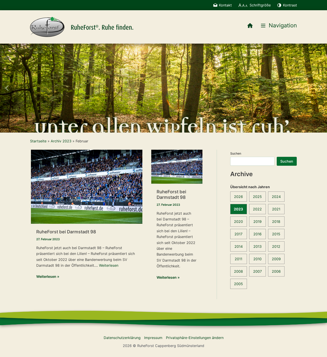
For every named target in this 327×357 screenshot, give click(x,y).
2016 (257, 234)
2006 (276, 271)
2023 (238, 209)
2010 (257, 259)
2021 (276, 209)
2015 (276, 234)
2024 (276, 196)
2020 (238, 221)
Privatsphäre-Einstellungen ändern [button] (195, 337)
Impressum (153, 337)
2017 (238, 234)
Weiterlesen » (47, 276)
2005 (238, 284)
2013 (257, 246)
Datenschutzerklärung (122, 337)
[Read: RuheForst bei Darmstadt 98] (86, 186)
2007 (257, 271)
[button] (6, 88)
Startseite (38, 141)
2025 (257, 196)
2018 (276, 221)
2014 (238, 246)
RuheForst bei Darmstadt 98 (66, 231)
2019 (257, 221)
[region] (163, 88)
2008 (238, 271)
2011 (238, 259)
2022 (257, 209)
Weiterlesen (108, 265)
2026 (238, 196)
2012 (276, 246)
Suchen (235, 153)
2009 (276, 259)
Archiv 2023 (61, 141)
